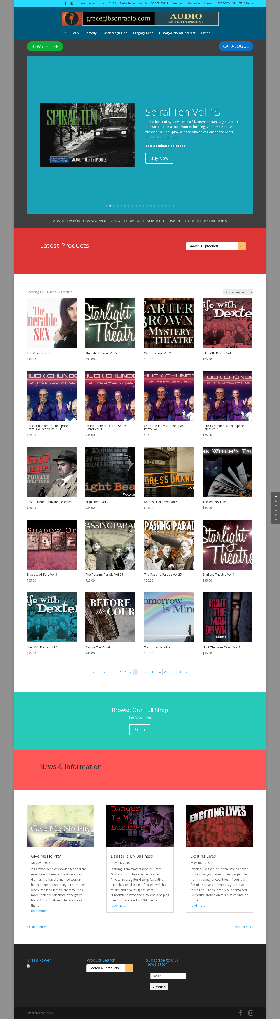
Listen (205, 33)
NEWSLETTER (45, 46)
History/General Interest (177, 33)
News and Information (186, 3)
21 (166, 672)
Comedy (90, 33)
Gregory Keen (143, 33)
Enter (140, 730)
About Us (95, 3)
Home (81, 3)
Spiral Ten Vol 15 (182, 112)
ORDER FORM (159, 3)
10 (140, 206)
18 (169, 206)
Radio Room (127, 3)
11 (143, 206)
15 (158, 206)
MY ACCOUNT (226, 3)
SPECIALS (72, 33)
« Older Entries (37, 927)
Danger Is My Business (132, 856)
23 (179, 672)
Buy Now (159, 158)
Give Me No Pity (46, 856)
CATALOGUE (236, 46)
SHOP (112, 3)
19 (173, 206)
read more (38, 911)
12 (147, 206)
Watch (143, 3)
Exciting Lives (203, 856)
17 (166, 206)
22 (172, 672)
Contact (209, 3)
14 (155, 206)
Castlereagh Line (114, 33)
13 (151, 206)
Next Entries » (243, 927)
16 (162, 206)
